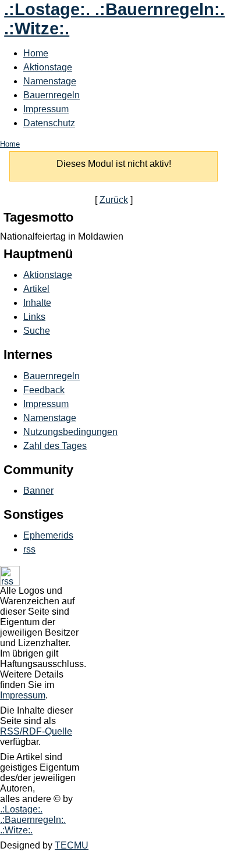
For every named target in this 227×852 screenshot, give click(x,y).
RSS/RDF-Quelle (36, 731)
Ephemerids (48, 535)
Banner (38, 490)
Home (35, 53)
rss (29, 549)
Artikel (36, 289)
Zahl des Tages (55, 446)
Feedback (44, 390)
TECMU (71, 845)
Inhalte (37, 303)
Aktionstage (47, 67)
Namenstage (49, 81)
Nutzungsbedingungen (70, 432)
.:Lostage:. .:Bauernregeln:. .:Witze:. (33, 819)
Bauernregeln (51, 95)
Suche (36, 331)
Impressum (46, 109)
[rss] (10, 582)
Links (34, 317)
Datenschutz (49, 123)
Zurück (114, 200)
